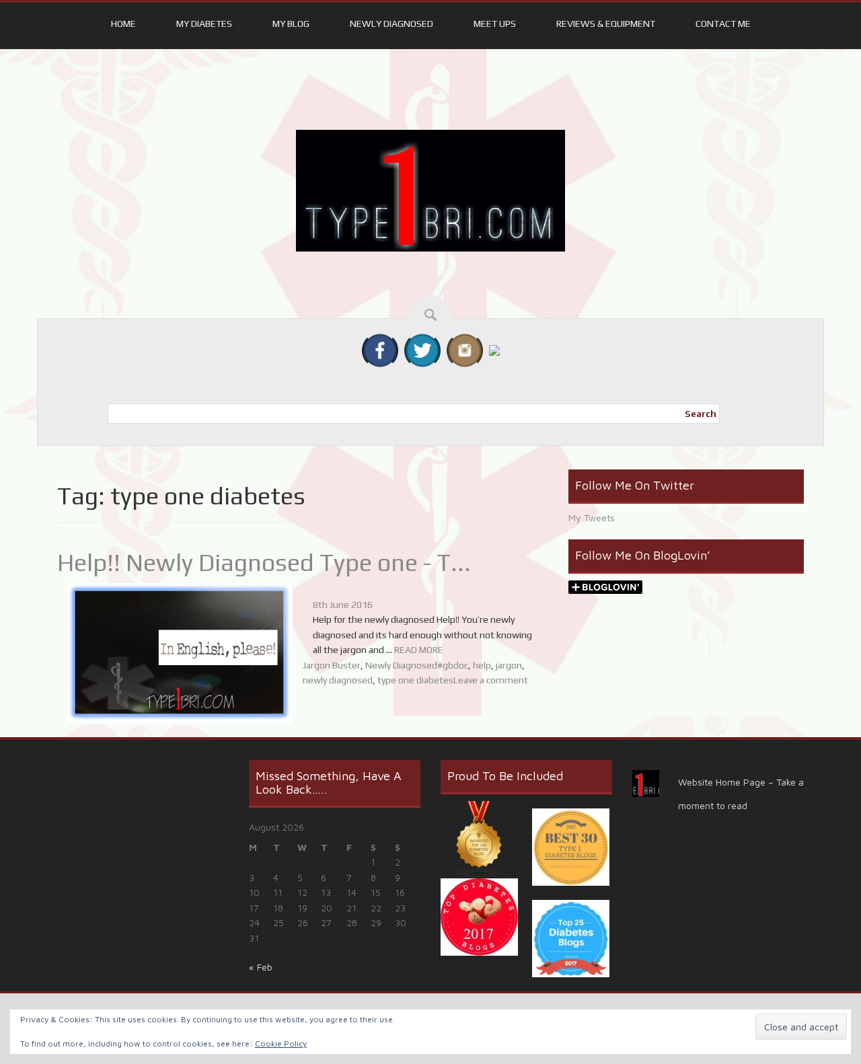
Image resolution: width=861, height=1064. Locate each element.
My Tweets (591, 517)
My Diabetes (204, 23)
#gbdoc (452, 665)
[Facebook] (380, 349)
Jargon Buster (332, 665)
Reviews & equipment (605, 23)
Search (700, 413)
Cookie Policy (281, 1043)
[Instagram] (465, 349)
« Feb (260, 967)
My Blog (290, 23)
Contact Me (723, 23)
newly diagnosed (338, 680)
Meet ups (495, 23)
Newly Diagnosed (391, 23)
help (482, 665)
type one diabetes (415, 680)
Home (123, 23)
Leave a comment (490, 680)
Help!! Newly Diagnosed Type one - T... (264, 562)
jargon (509, 665)
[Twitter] (422, 349)
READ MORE (418, 649)
